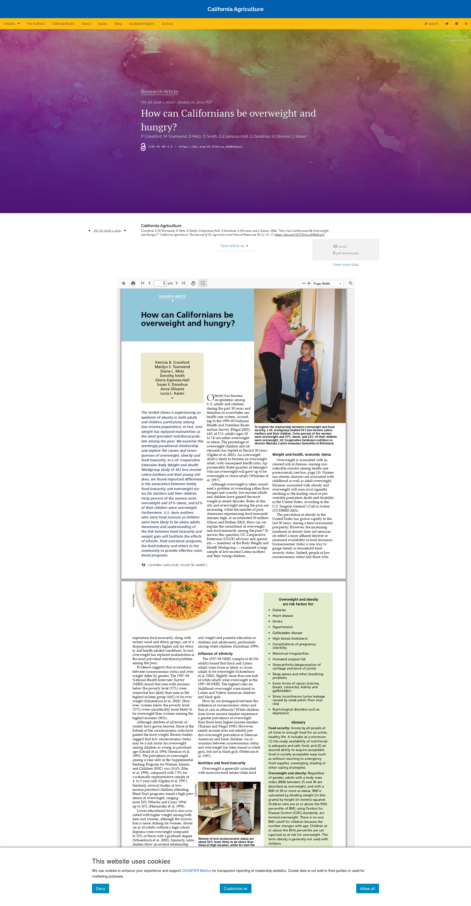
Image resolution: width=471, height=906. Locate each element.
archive (167, 24)
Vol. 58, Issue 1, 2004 (157, 102)
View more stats (346, 264)
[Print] (133, 283)
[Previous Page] (150, 283)
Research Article (159, 92)
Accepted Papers (142, 24)
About (86, 24)
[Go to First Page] (143, 283)
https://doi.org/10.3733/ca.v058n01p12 (211, 146)
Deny (102, 888)
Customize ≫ (237, 888)
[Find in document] (350, 283)
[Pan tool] (193, 283)
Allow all (369, 888)
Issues (102, 24)
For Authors (36, 24)
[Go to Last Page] (183, 283)
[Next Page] (177, 283)
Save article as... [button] (234, 246)
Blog (118, 24)
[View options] (123, 283)
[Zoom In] (309, 283)
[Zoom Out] (304, 283)
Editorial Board (63, 24)
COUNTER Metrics (196, 870)
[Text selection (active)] (202, 283)
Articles (9, 24)
